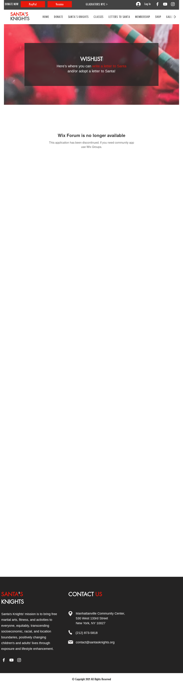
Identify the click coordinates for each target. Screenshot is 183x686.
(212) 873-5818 (87, 633)
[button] (98, 17)
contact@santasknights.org (95, 642)
